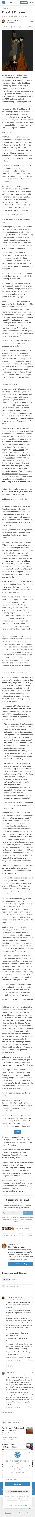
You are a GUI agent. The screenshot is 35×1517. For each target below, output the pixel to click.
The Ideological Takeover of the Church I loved (13, 1429)
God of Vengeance (25, 584)
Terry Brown (10, 1373)
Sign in (31, 3)
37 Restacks (25, 1229)
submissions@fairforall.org (12, 1191)
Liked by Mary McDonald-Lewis (16, 1299)
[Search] (31, 1422)
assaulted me (7, 889)
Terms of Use (27, 1217)
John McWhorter (13, 447)
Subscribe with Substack (19, 1491)
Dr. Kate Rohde (13, 1437)
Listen (31, 21)
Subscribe (24, 3)
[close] (29, 1452)
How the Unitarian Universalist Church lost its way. (12, 1434)
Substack (8, 1513)
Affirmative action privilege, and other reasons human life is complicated (10, 1447)
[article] (17, 1434)
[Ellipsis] (32, 1297)
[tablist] (10, 1279)
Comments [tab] (6, 1279)
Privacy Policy (24, 1500)
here (13, 1118)
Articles (5, 9)
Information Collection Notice (21, 1219)
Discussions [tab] (16, 1422)
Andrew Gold (20, 463)
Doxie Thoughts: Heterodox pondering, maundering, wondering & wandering (17, 473)
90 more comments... (8, 1412)
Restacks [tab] (14, 1279)
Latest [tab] (9, 1422)
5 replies (10, 1366)
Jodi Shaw (10, 458)
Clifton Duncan (18, 450)
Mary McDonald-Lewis (13, 20)
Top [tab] (4, 1422)
